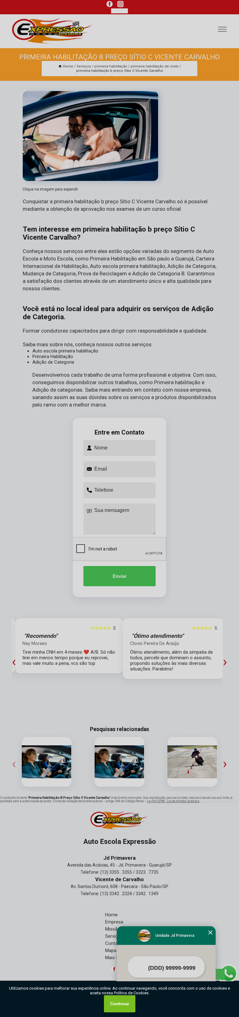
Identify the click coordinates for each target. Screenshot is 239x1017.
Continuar (119, 1003)
